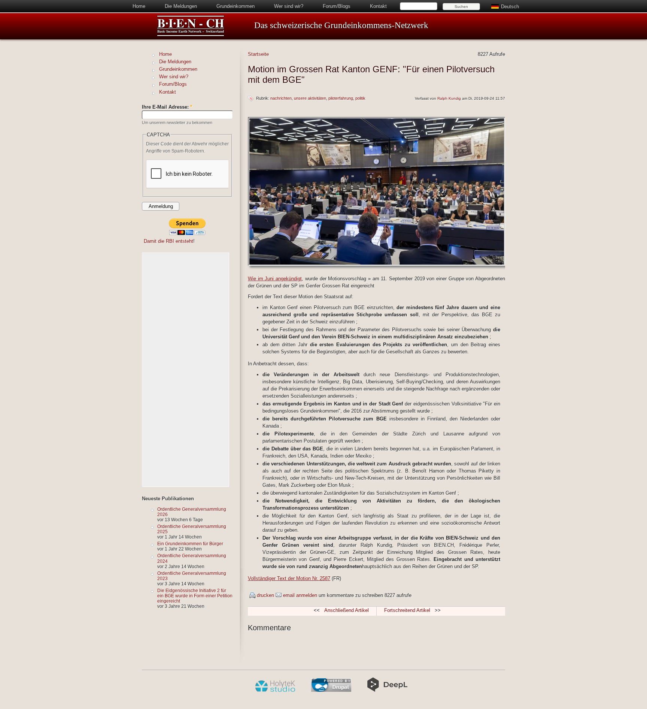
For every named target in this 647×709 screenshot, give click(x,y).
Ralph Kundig (449, 98)
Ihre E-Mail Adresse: (167, 107)
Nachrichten (281, 98)
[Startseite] (191, 35)
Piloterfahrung (340, 98)
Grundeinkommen (235, 6)
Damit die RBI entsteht (168, 241)
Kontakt (378, 6)
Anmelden (306, 595)
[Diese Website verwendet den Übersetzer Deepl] (387, 690)
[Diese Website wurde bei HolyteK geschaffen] (275, 690)
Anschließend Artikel (346, 610)
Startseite (258, 54)
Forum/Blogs (336, 6)
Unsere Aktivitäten (310, 98)
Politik (360, 98)
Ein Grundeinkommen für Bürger (190, 543)
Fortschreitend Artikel (407, 610)
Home (139, 6)
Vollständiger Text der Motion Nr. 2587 (289, 578)
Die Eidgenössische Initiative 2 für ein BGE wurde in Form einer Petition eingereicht (195, 595)
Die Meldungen (181, 6)
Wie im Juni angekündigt (275, 278)
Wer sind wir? (288, 6)
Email (289, 595)
